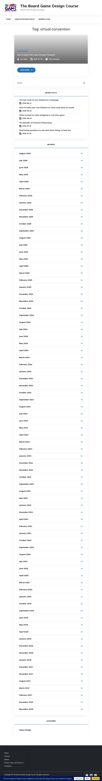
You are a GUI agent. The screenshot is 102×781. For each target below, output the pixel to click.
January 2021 (25, 533)
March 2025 (24, 273)
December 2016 (26, 702)
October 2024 (25, 308)
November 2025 (26, 217)
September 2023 (26, 399)
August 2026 (25, 153)
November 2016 (26, 709)
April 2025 (23, 266)
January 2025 (25, 287)
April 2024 (23, 350)
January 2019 (25, 639)
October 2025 (25, 224)
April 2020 (23, 575)
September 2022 (26, 484)
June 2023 (23, 421)
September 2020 (26, 547)
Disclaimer (7, 766)
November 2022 (26, 470)
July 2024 (23, 329)
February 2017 (25, 695)
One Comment (54, 59)
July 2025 (23, 245)
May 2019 (23, 625)
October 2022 (25, 477)
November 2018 (26, 653)
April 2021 (23, 519)
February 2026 (25, 195)
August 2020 (25, 554)
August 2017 (25, 681)
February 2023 (25, 449)
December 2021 (26, 512)
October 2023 (25, 392)
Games (6, 759)
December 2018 (26, 646)
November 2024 (26, 301)
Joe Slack (23, 59)
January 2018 (25, 660)
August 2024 (25, 322)
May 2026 (23, 174)
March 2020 (24, 582)
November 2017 (26, 674)
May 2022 (23, 498)
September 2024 (26, 315)
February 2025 (25, 280)
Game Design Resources (25, 19)
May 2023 (23, 428)
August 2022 (25, 491)
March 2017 (24, 688)
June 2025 (23, 252)
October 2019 (25, 603)
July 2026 (23, 160)
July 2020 (23, 561)
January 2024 (25, 371)
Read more (24, 70)
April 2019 (23, 632)
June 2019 (23, 618)
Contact (7, 756)
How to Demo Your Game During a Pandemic (36, 55)
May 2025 (23, 259)
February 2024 (25, 364)
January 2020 (25, 596)
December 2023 (26, 378)
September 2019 (26, 611)
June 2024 (23, 336)
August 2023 (25, 407)
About (6, 753)
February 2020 (25, 589)
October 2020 (25, 540)
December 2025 (26, 210)
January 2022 (25, 505)
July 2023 (23, 414)
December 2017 (26, 667)
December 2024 (26, 294)
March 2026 (24, 188)
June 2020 (23, 568)
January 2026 (25, 203)
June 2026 (23, 167)
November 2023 (26, 385)
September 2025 (26, 231)
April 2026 (23, 181)
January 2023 (25, 456)
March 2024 (24, 357)
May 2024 (23, 343)
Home (8, 19)
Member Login (44, 19)
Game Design (22, 51)
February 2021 (25, 526)
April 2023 (23, 435)
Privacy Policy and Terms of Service (14, 763)
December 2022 (26, 463)
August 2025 (25, 238)
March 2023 (24, 442)
